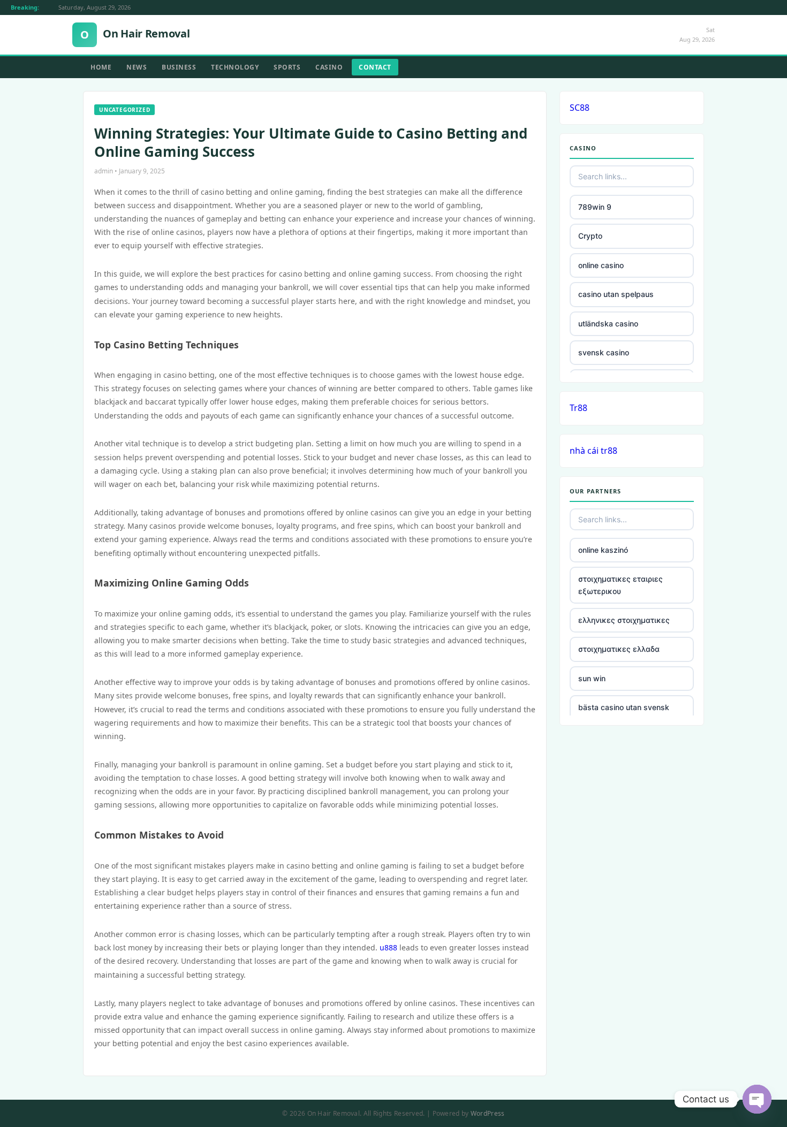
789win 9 (594, 206)
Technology (235, 67)
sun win (592, 678)
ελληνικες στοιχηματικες (624, 620)
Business (179, 67)
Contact (375, 67)
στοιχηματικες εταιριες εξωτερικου (620, 584)
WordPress (488, 1113)
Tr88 (578, 408)
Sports (287, 67)
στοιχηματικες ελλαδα (619, 648)
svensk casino (603, 352)
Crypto (590, 235)
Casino (329, 67)
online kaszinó (603, 549)
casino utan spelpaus (616, 294)
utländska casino (608, 323)
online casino (601, 265)
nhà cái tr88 (593, 450)
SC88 (579, 107)
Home (100, 67)
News (136, 67)
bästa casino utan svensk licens (623, 713)
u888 (388, 947)
